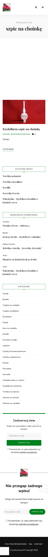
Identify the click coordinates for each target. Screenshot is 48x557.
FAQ (30, 544)
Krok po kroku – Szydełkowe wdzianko (22, 236)
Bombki (6, 299)
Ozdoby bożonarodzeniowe (16, 134)
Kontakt (38, 544)
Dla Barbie (7, 316)
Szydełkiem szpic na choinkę (21, 129)
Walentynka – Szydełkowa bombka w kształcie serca (20, 201)
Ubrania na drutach (11, 397)
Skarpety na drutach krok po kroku (20, 259)
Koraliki (6, 187)
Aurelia (6, 221)
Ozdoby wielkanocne (12, 357)
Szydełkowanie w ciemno (13, 380)
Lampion (6, 345)
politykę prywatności (28, 452)
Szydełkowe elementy (12, 386)
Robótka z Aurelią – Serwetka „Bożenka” (22, 248)
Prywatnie (7, 368)
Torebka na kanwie (12, 176)
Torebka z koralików (13, 181)
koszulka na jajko (10, 340)
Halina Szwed (9, 244)
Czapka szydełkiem (11, 311)
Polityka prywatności (16, 544)
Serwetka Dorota (11, 193)
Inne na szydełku (10, 328)
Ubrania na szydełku (11, 403)
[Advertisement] (24, 69)
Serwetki (6, 374)
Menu (42, 7)
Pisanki (6, 363)
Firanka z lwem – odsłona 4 (16, 225)
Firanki (5, 322)
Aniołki (5, 293)
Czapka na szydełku (11, 305)
